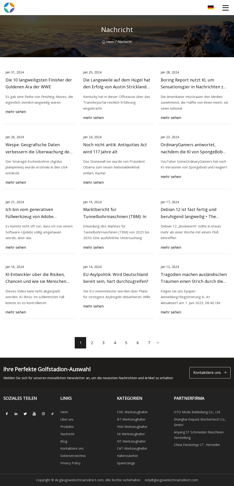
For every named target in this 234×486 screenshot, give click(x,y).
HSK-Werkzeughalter (132, 426)
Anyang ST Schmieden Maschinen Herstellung (199, 435)
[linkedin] (16, 413)
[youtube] (34, 413)
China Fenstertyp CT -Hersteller (197, 445)
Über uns (67, 419)
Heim (110, 42)
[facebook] (6, 413)
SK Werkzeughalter (131, 434)
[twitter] (25, 413)
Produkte (67, 426)
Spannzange (126, 463)
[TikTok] (52, 413)
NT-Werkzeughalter (131, 441)
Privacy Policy (70, 463)
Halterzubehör (127, 456)
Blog (63, 441)
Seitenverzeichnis (73, 456)
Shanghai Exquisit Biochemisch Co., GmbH (200, 422)
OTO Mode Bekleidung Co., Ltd (197, 412)
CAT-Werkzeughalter (132, 448)
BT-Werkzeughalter (131, 419)
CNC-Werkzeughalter (132, 412)
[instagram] (43, 413)
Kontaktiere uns (207, 372)
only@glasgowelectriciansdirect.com (171, 480)
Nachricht (67, 434)
